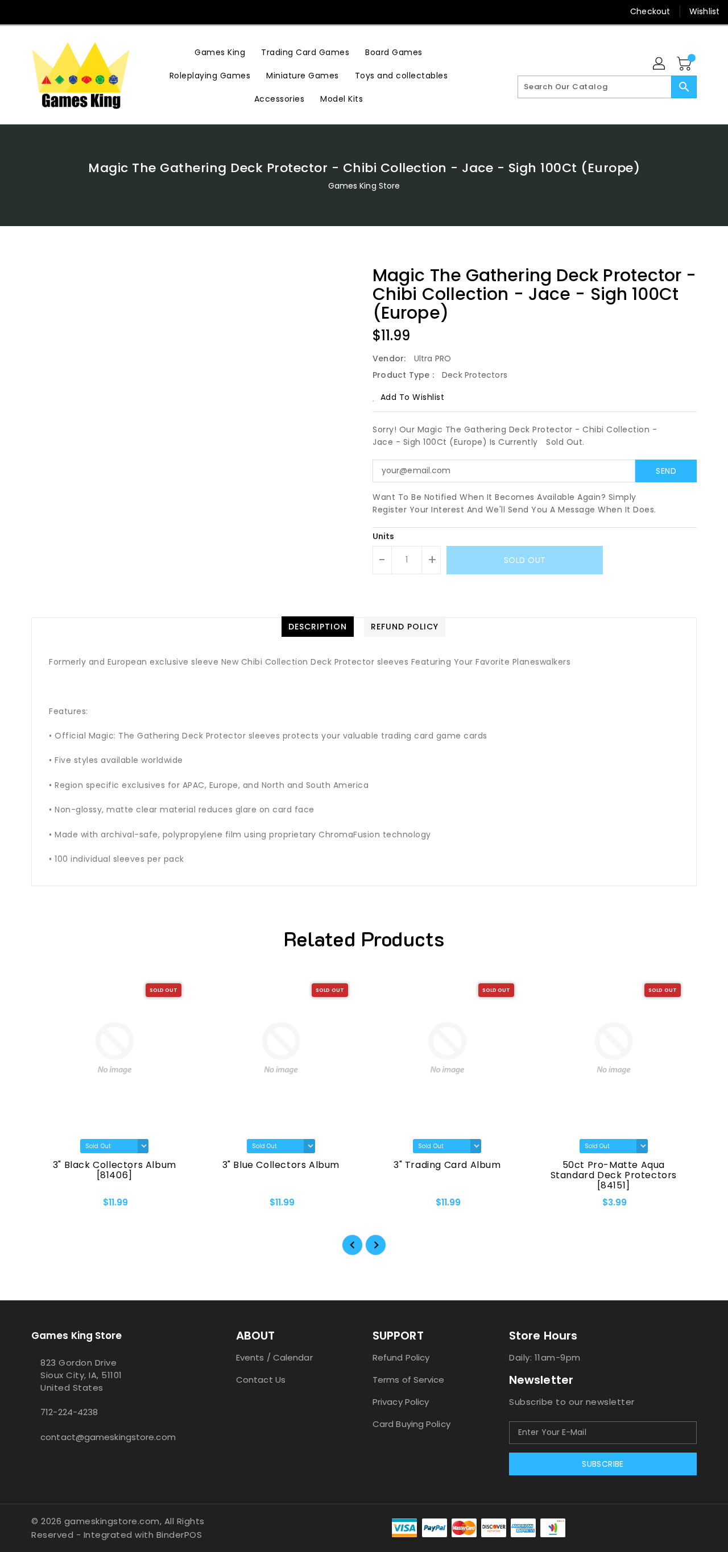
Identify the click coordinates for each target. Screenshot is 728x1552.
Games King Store (364, 185)
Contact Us (261, 1380)
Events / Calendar (274, 1357)
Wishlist (704, 11)
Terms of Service (409, 1380)
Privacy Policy (401, 1402)
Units (384, 536)
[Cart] (685, 64)
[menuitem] (220, 52)
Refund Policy (401, 1357)
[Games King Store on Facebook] (18, 11)
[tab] (318, 626)
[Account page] (659, 64)
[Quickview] (49, 1206)
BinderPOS (179, 1535)
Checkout (650, 11)
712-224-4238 (69, 1412)
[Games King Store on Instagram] (39, 11)
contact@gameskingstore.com (108, 1437)
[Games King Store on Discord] (61, 11)
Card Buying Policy (411, 1424)
